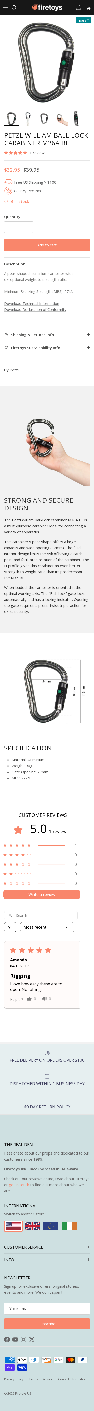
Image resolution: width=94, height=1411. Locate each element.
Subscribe (47, 732)
